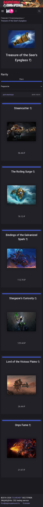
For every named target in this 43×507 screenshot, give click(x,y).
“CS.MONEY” (17, 498)
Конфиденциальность (10, 503)
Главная (4, 18)
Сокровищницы (16, 18)
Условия (26, 503)
